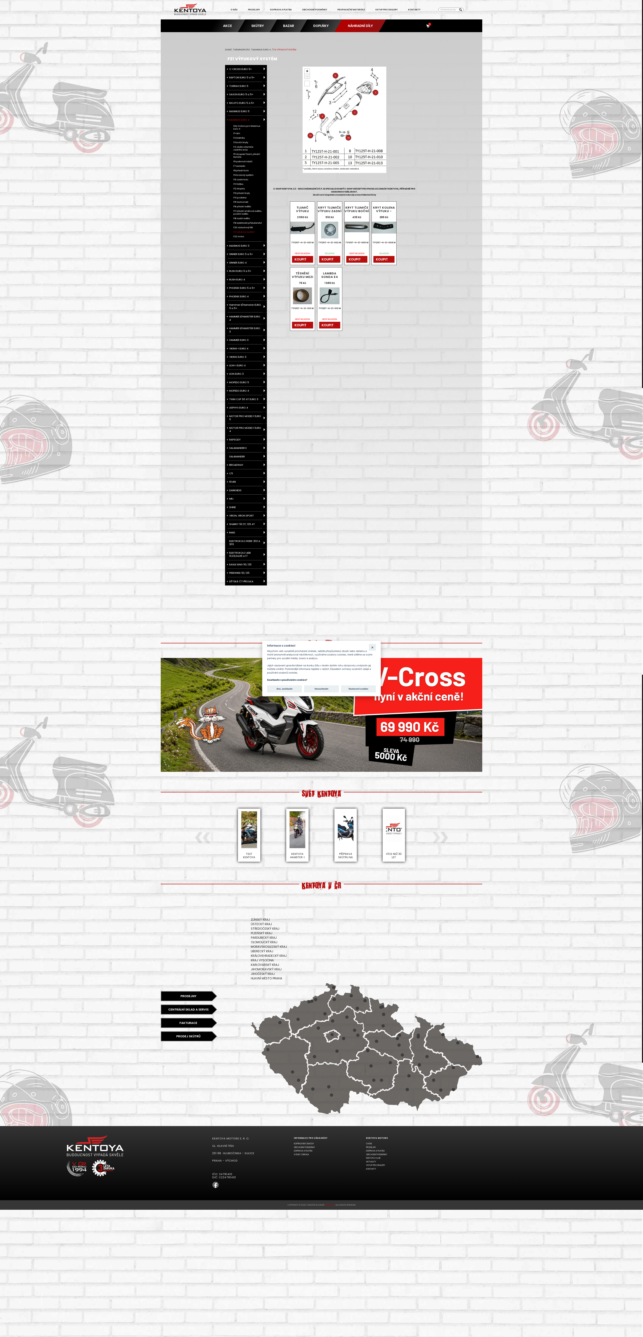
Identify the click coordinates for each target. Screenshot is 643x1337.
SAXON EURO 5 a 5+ (241, 94)
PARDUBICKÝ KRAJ (264, 938)
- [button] (307, 76)
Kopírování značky (304, 1143)
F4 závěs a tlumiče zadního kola (243, 148)
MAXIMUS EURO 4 (262, 49)
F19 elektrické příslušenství (247, 223)
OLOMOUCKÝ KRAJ (264, 942)
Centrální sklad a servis (188, 1009)
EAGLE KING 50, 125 (240, 564)
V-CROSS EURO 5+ (240, 69)
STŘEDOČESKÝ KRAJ (265, 928)
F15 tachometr (240, 202)
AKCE (227, 25)
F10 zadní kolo (240, 179)
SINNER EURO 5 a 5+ (241, 254)
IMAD (232, 532)
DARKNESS (235, 490)
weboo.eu (330, 1205)
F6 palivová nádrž (242, 161)
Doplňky (321, 25)
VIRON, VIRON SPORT (241, 515)
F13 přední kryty (241, 193)
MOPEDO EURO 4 (239, 390)
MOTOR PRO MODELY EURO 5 (245, 417)
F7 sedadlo (239, 166)
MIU (231, 498)
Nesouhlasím (321, 688)
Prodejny (254, 9)
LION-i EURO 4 (237, 365)
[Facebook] (215, 1187)
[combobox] (448, 10)
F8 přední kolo (241, 170)
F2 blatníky (239, 138)
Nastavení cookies (358, 688)
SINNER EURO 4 (238, 262)
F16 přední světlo (242, 206)
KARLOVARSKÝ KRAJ (265, 965)
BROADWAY (236, 465)
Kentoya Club (373, 1158)
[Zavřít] (372, 647)
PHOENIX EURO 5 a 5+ (242, 288)
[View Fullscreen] (307, 83)
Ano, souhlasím (284, 688)
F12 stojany (239, 188)
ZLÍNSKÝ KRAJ (260, 919)
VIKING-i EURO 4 (238, 348)
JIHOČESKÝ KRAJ (263, 974)
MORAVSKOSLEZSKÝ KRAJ (269, 947)
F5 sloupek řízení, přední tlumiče (246, 156)
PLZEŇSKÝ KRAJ (261, 933)
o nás (234, 9)
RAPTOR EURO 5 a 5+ (242, 77)
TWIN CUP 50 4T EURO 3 (243, 399)
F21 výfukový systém (244, 232)
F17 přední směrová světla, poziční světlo (247, 212)
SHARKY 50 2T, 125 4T (242, 524)
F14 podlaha (239, 197)
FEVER (232, 482)
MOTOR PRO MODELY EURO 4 (245, 429)
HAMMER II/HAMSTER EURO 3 (244, 329)
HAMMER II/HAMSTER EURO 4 (244, 318)
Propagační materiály (351, 9)
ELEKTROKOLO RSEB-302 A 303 (244, 542)
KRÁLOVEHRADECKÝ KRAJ (269, 956)
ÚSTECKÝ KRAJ (261, 924)
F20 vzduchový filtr (243, 227)
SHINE (232, 507)
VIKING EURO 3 (237, 357)
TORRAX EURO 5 (238, 86)
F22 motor (238, 236)
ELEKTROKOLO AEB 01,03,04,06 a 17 (240, 554)
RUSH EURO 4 (237, 279)
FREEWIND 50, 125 (239, 573)
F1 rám (236, 133)
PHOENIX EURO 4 (239, 296)
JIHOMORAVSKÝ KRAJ (266, 969)
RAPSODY (235, 439)
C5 (231, 473)
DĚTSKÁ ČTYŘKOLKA (241, 581)
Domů (228, 49)
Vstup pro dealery (386, 9)
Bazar (288, 25)
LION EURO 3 (236, 374)
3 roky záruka (301, 1154)
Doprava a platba (281, 9)
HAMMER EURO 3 (238, 340)
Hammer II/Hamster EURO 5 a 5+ (245, 306)
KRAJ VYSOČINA (262, 960)
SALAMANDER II (237, 448)
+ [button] (307, 71)
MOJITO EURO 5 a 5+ (241, 103)
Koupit (300, 259)
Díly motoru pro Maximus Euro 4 (246, 127)
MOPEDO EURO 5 (239, 382)
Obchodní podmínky (314, 9)
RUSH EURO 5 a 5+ (240, 271)
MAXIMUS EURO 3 (239, 245)
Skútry (257, 25)
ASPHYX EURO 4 (238, 407)
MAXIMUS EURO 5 (239, 111)
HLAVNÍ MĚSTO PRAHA (266, 978)
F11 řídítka (238, 184)
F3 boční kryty (240, 142)
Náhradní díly (360, 25)
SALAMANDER (237, 456)
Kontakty (414, 9)
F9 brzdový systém (243, 175)
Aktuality (371, 1161)
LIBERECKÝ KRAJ (262, 951)
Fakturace (188, 1023)
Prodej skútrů (188, 1036)
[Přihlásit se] (422, 25)
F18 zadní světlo (241, 218)
